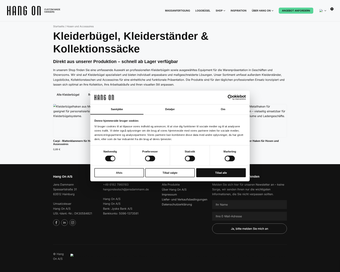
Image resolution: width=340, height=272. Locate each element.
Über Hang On (261, 10)
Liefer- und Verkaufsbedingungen (182, 199)
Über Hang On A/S (174, 189)
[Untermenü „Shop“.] (224, 11)
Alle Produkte (171, 184)
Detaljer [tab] (170, 109)
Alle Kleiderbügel (68, 94)
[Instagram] (72, 222)
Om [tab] (223, 109)
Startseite (58, 26)
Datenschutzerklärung (177, 204)
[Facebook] (56, 222)
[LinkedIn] (64, 222)
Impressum (169, 194)
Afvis (119, 172)
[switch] (150, 158)
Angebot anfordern (296, 10)
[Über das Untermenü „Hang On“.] (272, 11)
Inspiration (238, 10)
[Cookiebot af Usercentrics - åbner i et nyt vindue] (230, 97)
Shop (219, 10)
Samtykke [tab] (117, 109)
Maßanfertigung (177, 10)
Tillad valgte (170, 172)
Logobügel (202, 10)
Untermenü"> (325, 11)
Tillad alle (221, 172)
